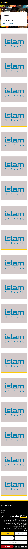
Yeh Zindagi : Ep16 (5, 423)
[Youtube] (13, 23)
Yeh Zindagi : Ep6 (5, 177)
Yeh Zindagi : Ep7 (5, 201)
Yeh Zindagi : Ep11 (5, 300)
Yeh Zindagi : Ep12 (5, 324)
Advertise (3, 510)
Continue (7, 546)
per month (7, 538)
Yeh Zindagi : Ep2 (5, 78)
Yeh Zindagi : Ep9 (5, 250)
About (2, 508)
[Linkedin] (7, 23)
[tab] (7, 533)
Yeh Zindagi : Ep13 (5, 349)
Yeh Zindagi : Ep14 (5, 373)
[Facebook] (4, 23)
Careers (2, 512)
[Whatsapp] (9, 23)
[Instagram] (11, 23)
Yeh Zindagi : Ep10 (5, 275)
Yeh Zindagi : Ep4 (5, 128)
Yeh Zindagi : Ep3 (5, 103)
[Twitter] (5, 23)
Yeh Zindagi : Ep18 (5, 472)
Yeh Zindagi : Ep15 (5, 398)
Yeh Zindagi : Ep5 (5, 152)
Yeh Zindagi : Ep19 (5, 496)
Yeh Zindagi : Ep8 (5, 226)
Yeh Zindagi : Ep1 (5, 54)
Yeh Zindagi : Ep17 (5, 447)
